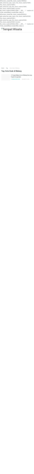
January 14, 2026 (25, 79)
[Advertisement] (17, 48)
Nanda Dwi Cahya (16, 79)
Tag (7, 68)
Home (2, 68)
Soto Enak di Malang (14, 68)
